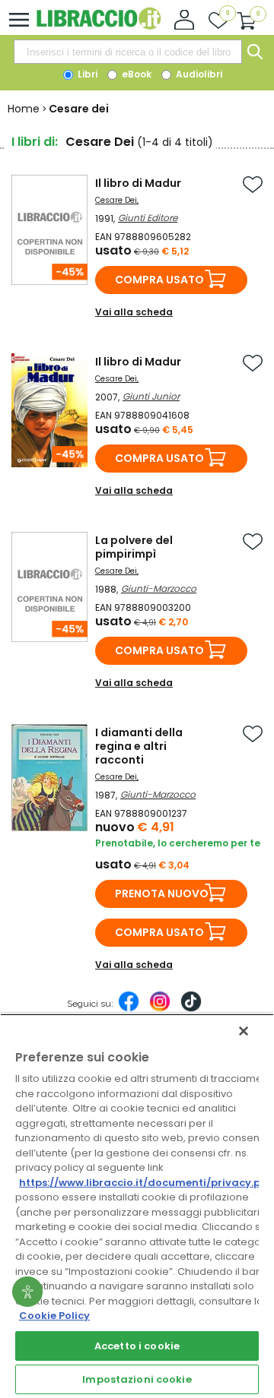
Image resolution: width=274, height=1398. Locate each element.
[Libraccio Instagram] (159, 1009)
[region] (137, 1206)
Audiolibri (198, 74)
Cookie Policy (54, 1315)
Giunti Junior (151, 396)
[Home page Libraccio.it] (98, 26)
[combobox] (128, 52)
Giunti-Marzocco (158, 588)
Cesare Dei (116, 200)
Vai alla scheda (134, 311)
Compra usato (159, 279)
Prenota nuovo (162, 893)
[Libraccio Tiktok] (191, 1009)
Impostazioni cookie (136, 1379)
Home (24, 108)
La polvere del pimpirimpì (134, 547)
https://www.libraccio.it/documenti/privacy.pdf (145, 1182)
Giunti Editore (147, 217)
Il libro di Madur (138, 183)
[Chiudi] (243, 1031)
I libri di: (34, 141)
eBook (135, 74)
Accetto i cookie (137, 1346)
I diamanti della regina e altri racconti (139, 746)
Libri (86, 74)
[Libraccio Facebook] (128, 1009)
